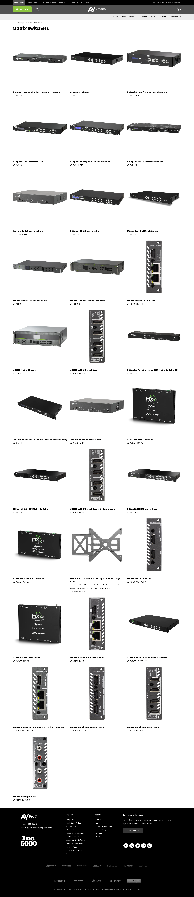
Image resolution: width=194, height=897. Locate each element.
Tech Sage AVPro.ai (74, 823)
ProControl (86, 2)
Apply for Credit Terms (75, 840)
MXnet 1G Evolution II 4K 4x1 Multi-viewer (147, 657)
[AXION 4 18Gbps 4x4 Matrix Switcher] (40, 266)
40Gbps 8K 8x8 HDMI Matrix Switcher (31, 509)
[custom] (125, 845)
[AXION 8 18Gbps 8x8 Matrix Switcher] (97, 266)
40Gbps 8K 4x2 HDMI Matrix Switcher (145, 161)
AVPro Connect (72, 837)
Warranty (70, 854)
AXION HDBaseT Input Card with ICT (87, 657)
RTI (43, 2)
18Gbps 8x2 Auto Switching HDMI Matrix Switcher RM (152, 370)
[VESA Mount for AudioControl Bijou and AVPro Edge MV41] (97, 544)
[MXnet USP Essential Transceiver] (40, 544)
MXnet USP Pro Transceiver (26, 657)
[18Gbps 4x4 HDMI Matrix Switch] (97, 197)
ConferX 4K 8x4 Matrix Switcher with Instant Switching (40, 439)
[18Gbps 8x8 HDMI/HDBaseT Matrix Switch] (154, 58)
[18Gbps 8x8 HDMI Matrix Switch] (40, 127)
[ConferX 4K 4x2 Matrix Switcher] (40, 197)
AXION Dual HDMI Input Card (83, 370)
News (152, 17)
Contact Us (162, 17)
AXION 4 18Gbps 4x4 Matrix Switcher (30, 300)
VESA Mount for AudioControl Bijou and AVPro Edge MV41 (95, 580)
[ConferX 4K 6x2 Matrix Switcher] (97, 405)
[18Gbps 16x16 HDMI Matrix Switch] (154, 475)
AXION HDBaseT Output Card (141, 300)
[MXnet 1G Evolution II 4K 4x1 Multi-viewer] (154, 623)
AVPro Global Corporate (170, 2)
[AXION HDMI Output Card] (154, 544)
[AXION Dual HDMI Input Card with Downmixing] (97, 475)
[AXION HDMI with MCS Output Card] (97, 693)
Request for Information (76, 833)
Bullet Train (51, 2)
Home (115, 17)
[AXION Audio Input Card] (40, 762)
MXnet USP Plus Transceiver (141, 439)
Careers (98, 833)
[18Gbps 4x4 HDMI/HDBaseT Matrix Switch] (97, 127)
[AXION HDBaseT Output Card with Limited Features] (40, 693)
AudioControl (33, 2)
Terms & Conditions (74, 843)
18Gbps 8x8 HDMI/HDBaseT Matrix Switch (147, 92)
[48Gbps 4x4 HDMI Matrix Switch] (154, 197)
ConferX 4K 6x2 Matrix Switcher (85, 439)
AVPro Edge (19, 2)
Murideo (62, 2)
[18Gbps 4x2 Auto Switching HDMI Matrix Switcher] (40, 58)
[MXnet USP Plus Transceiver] (154, 405)
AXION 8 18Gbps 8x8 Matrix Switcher (87, 300)
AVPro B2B (155, 2)
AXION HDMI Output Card (139, 578)
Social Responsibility (103, 826)
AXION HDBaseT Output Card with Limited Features (38, 727)
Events (97, 837)
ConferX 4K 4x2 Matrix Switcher (28, 231)
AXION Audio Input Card (24, 796)
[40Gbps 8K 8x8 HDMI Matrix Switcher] (40, 475)
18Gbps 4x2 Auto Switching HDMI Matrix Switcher (37, 92)
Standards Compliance (76, 850)
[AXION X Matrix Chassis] (40, 336)
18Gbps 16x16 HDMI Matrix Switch (142, 509)
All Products (21, 9)
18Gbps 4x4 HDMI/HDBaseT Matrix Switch (90, 161)
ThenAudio (73, 2)
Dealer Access (72, 830)
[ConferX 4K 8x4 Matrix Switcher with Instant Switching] (40, 405)
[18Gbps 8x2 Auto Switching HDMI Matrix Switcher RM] (154, 336)
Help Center (71, 819)
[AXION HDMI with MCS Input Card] (154, 693)
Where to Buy (176, 17)
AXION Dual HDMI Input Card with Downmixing (92, 509)
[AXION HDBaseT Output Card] (154, 266)
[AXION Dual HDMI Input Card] (97, 336)
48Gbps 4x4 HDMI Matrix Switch (142, 231)
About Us (98, 819)
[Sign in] (179, 9)
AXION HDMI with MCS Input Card (143, 727)
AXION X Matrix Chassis (24, 370)
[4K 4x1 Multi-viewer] (97, 58)
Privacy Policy (72, 847)
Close (37, 9)
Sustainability (100, 830)
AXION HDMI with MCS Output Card (87, 727)
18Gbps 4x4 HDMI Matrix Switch (85, 231)
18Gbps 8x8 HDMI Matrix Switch (28, 161)
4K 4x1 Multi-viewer (79, 92)
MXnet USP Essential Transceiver (29, 578)
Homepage (22, 23)
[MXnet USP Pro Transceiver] (40, 623)
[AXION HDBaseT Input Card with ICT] (97, 623)
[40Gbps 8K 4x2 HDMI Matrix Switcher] (154, 127)
